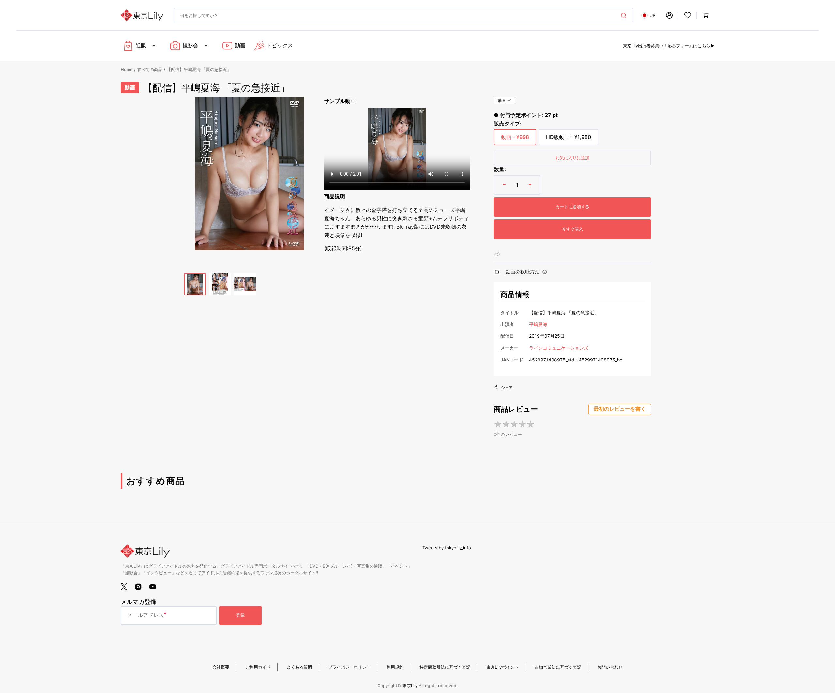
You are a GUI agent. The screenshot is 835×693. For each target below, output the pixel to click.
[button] (669, 15)
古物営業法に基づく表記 (558, 667)
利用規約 (395, 667)
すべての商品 (149, 69)
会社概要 (220, 667)
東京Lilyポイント (502, 667)
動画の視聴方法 (523, 272)
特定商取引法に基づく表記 (444, 667)
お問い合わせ (610, 667)
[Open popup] (544, 272)
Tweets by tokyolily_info (446, 547)
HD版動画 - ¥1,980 (568, 139)
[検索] (624, 15)
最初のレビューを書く (620, 409)
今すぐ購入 (572, 228)
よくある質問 (299, 667)
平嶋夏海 (538, 324)
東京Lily (410, 685)
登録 (240, 615)
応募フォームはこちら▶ (691, 45)
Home (127, 69)
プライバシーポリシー (349, 667)
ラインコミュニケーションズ (558, 348)
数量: (500, 169)
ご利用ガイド (258, 667)
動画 (502, 100)
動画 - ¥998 (515, 139)
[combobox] (403, 15)
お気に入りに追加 (572, 157)
